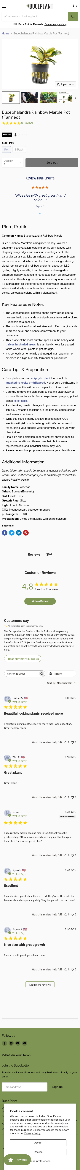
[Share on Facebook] (4, 533)
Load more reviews (40, 984)
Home (5, 33)
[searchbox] (21, 674)
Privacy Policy (32, 1133)
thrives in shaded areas (21, 344)
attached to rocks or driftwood (25, 382)
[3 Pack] (19, 153)
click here (20, 400)
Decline (38, 1151)
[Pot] (7, 153)
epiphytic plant (40, 378)
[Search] (73, 16)
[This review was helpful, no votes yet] (66, 742)
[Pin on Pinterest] (26, 533)
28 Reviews (26, 122)
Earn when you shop (55, 24)
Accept (38, 1142)
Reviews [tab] (34, 554)
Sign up (57, 1087)
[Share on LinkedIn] (19, 533)
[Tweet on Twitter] (12, 533)
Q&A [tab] (49, 554)
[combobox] (35, 16)
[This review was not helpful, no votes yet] (72, 742)
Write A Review (40, 601)
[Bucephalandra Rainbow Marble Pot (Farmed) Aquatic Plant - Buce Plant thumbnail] (11, 97)
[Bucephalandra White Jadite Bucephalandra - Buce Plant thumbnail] (67, 97)
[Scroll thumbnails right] (75, 98)
